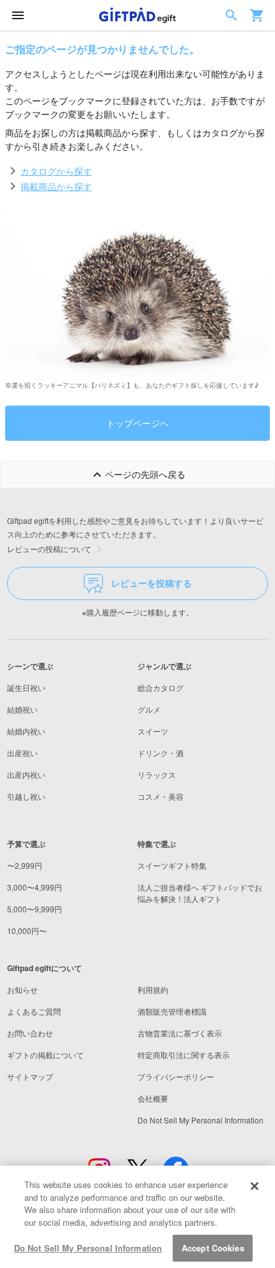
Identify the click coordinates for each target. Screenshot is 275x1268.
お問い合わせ (30, 1032)
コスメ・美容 (161, 796)
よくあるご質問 (34, 1011)
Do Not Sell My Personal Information (88, 1248)
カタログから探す (56, 170)
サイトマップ (30, 1076)
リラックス (157, 774)
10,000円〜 (27, 930)
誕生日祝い (26, 687)
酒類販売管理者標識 (172, 1011)
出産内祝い (26, 774)
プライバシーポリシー (176, 1076)
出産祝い (22, 752)
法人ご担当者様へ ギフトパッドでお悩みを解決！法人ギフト (200, 893)
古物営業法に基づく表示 (180, 1032)
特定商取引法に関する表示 (184, 1054)
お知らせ (22, 989)
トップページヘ (137, 422)
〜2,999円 (24, 865)
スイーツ (153, 730)
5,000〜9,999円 (34, 908)
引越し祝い (26, 796)
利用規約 (153, 989)
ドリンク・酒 (161, 752)
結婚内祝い (26, 730)
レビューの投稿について (49, 548)
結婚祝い (22, 709)
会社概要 (153, 1098)
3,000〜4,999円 (34, 887)
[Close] (254, 1186)
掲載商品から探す (56, 186)
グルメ (149, 709)
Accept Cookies (213, 1248)
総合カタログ (161, 687)
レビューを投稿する (151, 582)
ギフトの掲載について (45, 1054)
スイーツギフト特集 (172, 865)
